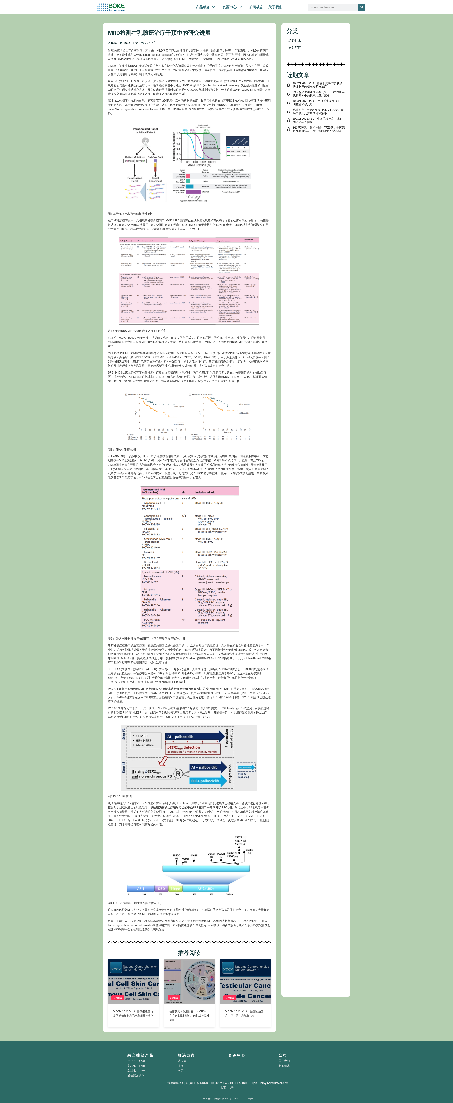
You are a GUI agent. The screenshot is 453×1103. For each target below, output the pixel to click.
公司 (283, 1055)
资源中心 (237, 1055)
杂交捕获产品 (140, 1055)
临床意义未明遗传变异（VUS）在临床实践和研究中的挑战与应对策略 (189, 1016)
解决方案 (187, 1055)
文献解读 (118, 997)
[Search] (361, 7)
